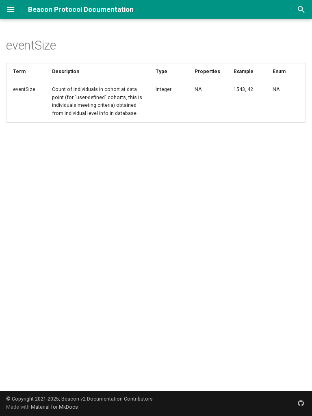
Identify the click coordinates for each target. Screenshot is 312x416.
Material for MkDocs (54, 407)
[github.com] (301, 403)
